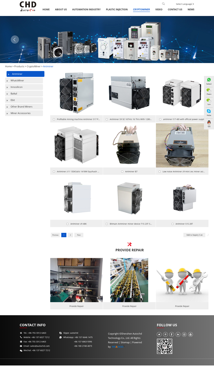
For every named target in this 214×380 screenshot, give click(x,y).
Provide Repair (129, 250)
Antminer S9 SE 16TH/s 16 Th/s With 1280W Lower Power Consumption (144, 119)
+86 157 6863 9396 (83, 341)
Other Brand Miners (21, 106)
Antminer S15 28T (184, 223)
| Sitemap (124, 342)
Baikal (14, 93)
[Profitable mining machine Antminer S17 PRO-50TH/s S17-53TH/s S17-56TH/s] (76, 93)
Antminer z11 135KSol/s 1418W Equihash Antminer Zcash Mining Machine (93, 171)
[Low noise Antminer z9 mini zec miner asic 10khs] (182, 145)
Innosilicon (17, 87)
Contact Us (175, 9)
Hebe (209, 115)
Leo (209, 104)
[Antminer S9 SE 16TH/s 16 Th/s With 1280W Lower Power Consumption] (129, 93)
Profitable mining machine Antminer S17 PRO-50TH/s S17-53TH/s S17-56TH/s (94, 119)
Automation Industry (86, 9)
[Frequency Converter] (107, 39)
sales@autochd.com (40, 346)
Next (79, 235)
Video (158, 9)
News (191, 9)
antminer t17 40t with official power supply (184, 119)
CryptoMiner (141, 9)
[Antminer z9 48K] (76, 197)
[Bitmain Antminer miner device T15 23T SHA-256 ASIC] (129, 197)
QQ (209, 126)
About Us (61, 9)
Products (19, 66)
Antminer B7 (131, 171)
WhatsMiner (17, 80)
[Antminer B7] (129, 145)
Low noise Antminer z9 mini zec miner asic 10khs (187, 171)
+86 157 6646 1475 (84, 337)
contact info (33, 324)
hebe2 (209, 84)
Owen (209, 94)
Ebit (13, 100)
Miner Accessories (21, 113)
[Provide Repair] (76, 280)
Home (46, 9)
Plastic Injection (117, 9)
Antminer (48, 66)
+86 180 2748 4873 (83, 346)
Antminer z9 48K (78, 223)
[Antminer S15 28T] (182, 197)
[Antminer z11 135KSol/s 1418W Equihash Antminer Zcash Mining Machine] (76, 145)
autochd (74, 332)
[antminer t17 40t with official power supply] (182, 93)
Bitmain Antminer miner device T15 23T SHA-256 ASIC (136, 223)
